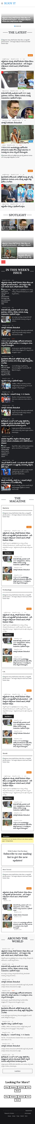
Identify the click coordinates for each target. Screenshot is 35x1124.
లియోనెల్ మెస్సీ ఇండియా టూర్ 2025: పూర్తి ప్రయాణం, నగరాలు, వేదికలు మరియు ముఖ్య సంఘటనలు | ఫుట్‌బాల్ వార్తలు (16, 95)
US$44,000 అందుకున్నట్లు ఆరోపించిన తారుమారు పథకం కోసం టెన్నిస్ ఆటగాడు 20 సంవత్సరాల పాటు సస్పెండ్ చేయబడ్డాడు (16, 149)
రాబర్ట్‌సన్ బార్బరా (5, 59)
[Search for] (33, 4)
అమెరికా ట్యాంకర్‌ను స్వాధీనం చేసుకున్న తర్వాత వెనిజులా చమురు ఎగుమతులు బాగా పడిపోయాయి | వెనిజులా (17, 441)
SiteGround (28, 1113)
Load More (17, 1071)
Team (17, 1116)
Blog (6, 1087)
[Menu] (2, 4)
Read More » (8, 553)
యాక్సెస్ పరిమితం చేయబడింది (11, 123)
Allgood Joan (5, 90)
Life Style (21, 1087)
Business (13, 1087)
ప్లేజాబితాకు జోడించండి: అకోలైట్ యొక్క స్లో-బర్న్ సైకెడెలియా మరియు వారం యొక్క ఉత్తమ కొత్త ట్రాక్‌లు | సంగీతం (17, 179)
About (13, 1116)
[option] (17, 15)
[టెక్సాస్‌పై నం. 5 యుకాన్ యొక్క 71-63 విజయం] (6, 399)
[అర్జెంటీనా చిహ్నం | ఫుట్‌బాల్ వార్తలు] (6, 386)
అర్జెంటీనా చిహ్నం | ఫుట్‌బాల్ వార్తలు (13, 206)
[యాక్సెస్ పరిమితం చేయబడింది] (26, 225)
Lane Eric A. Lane (6, 120)
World (17, 1090)
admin (4, 145)
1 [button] (14, 26)
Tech (28, 1087)
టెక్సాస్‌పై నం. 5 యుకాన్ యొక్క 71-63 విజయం (15, 394)
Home (9, 1116)
